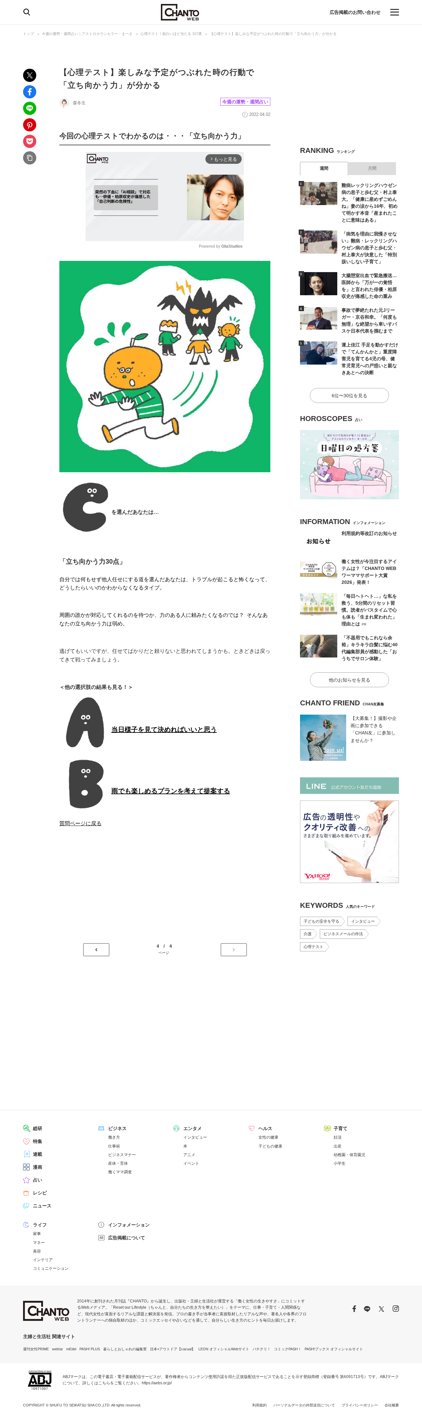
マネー (39, 1242)
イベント (191, 1163)
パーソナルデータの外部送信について (304, 1405)
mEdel (71, 1349)
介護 (308, 934)
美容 (37, 1251)
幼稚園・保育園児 (349, 1154)
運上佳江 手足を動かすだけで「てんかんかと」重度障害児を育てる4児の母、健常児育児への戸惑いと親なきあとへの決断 (370, 358)
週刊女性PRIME (36, 1349)
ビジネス (117, 1128)
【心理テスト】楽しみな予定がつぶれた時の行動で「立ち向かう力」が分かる (273, 34)
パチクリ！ (262, 1349)
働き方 (114, 1137)
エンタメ (192, 1128)
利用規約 (259, 1405)
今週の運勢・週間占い (245, 101)
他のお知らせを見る (349, 680)
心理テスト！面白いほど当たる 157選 (171, 34)
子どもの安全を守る (321, 921)
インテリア (43, 1260)
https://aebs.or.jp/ (157, 1383)
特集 (37, 1141)
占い (37, 1180)
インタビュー (363, 921)
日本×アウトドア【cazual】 (172, 1349)
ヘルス (265, 1128)
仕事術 (114, 1146)
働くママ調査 (120, 1172)
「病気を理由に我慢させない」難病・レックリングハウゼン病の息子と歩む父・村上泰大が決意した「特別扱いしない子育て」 (369, 247)
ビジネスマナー (122, 1154)
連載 (37, 1154)
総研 (37, 1128)
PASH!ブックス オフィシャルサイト (334, 1349)
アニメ (189, 1154)
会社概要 (391, 1405)
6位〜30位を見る (349, 395)
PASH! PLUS (89, 1349)
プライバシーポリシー (360, 1405)
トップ (28, 34)
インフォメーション (129, 1224)
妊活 (338, 1137)
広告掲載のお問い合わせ (355, 12)
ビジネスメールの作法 (343, 934)
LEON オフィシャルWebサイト (223, 1349)
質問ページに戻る (80, 823)
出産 (338, 1146)
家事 (37, 1233)
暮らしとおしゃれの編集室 (125, 1349)
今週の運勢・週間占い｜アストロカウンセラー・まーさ (87, 34)
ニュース (42, 1205)
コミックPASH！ (287, 1349)
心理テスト (313, 946)
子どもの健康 (270, 1146)
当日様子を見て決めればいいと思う (164, 729)
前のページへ (96, 949)
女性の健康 (268, 1137)
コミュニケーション (51, 1268)
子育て (340, 1128)
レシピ (40, 1192)
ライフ (40, 1224)
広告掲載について (126, 1237)
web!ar (57, 1349)
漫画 (37, 1167)
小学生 (340, 1163)
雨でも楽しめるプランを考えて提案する (170, 791)
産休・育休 (118, 1163)
